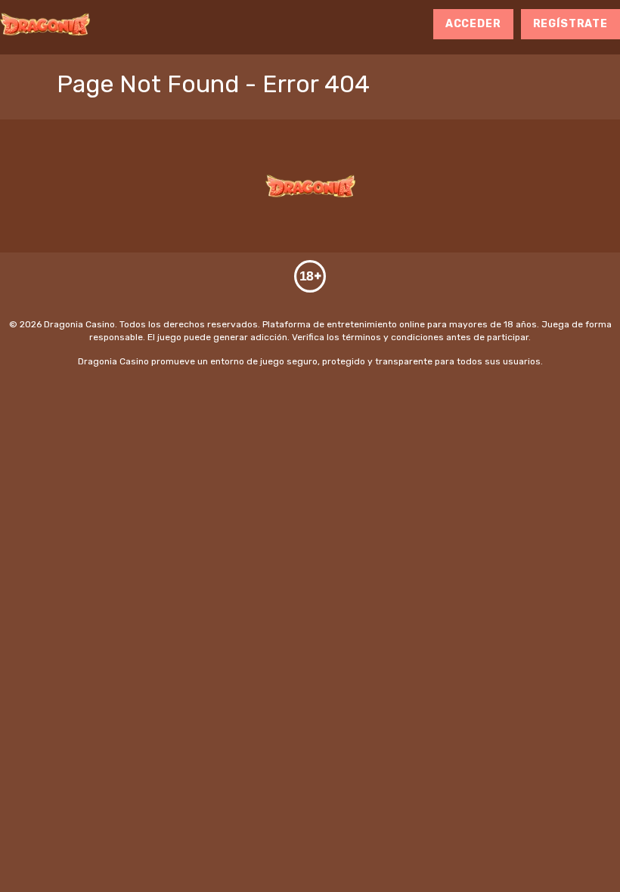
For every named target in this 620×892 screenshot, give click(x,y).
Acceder (473, 23)
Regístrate (570, 23)
